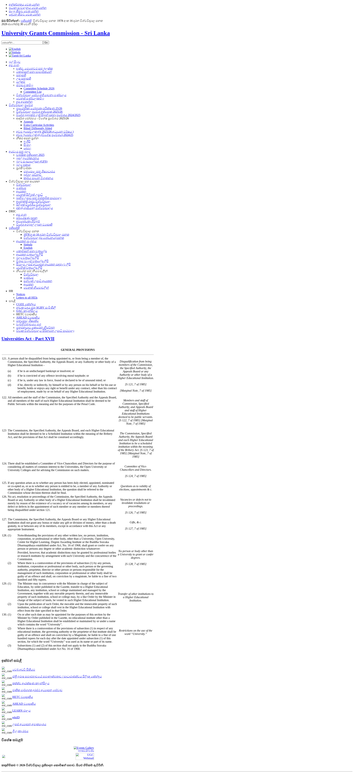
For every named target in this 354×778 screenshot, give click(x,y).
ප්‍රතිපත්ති (26, 20)
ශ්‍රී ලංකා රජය (20, 731)
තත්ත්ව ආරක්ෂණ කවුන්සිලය (30, 683)
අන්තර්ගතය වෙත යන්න (24, 4)
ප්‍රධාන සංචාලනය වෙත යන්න (27, 7)
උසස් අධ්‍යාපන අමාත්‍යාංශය (29, 724)
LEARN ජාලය (21, 710)
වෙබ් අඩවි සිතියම (23, 669)
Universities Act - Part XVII (27, 338)
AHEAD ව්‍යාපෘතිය (24, 703)
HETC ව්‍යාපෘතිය (22, 697)
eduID (16, 717)
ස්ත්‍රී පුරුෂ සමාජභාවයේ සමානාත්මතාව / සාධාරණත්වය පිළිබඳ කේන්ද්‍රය (57, 676)
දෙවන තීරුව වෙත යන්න (25, 14)
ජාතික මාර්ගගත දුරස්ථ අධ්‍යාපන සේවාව (37, 690)
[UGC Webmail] (85, 756)
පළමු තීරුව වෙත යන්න (24, 11)
